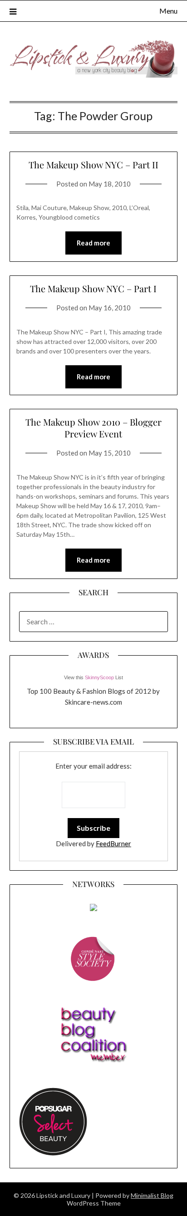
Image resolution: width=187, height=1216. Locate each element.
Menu (168, 10)
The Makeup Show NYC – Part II (93, 164)
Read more (93, 243)
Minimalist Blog (152, 1195)
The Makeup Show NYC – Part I (93, 288)
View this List (93, 677)
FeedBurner (113, 843)
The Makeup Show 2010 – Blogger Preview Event (93, 428)
